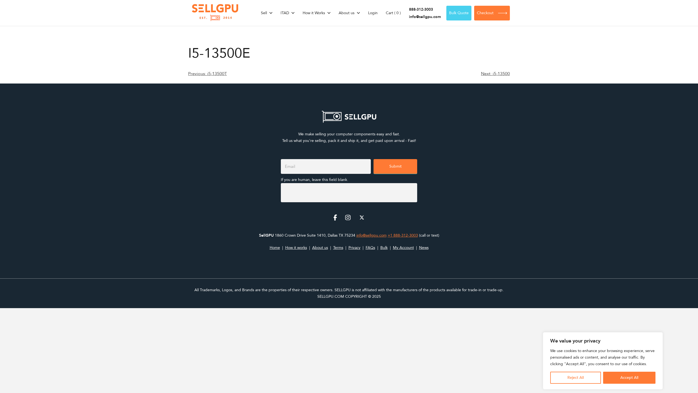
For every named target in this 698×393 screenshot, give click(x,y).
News (424, 247)
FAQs (370, 247)
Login (373, 13)
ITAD (285, 13)
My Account (403, 247)
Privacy (354, 247)
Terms (338, 247)
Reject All (575, 377)
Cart (393, 13)
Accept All (629, 377)
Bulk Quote (459, 13)
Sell (264, 13)
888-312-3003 (421, 9)
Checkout (485, 13)
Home (275, 247)
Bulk (384, 247)
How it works (296, 247)
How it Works (314, 13)
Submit (395, 166)
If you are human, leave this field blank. (314, 179)
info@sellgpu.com (425, 16)
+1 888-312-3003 (403, 235)
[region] (603, 360)
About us (346, 13)
